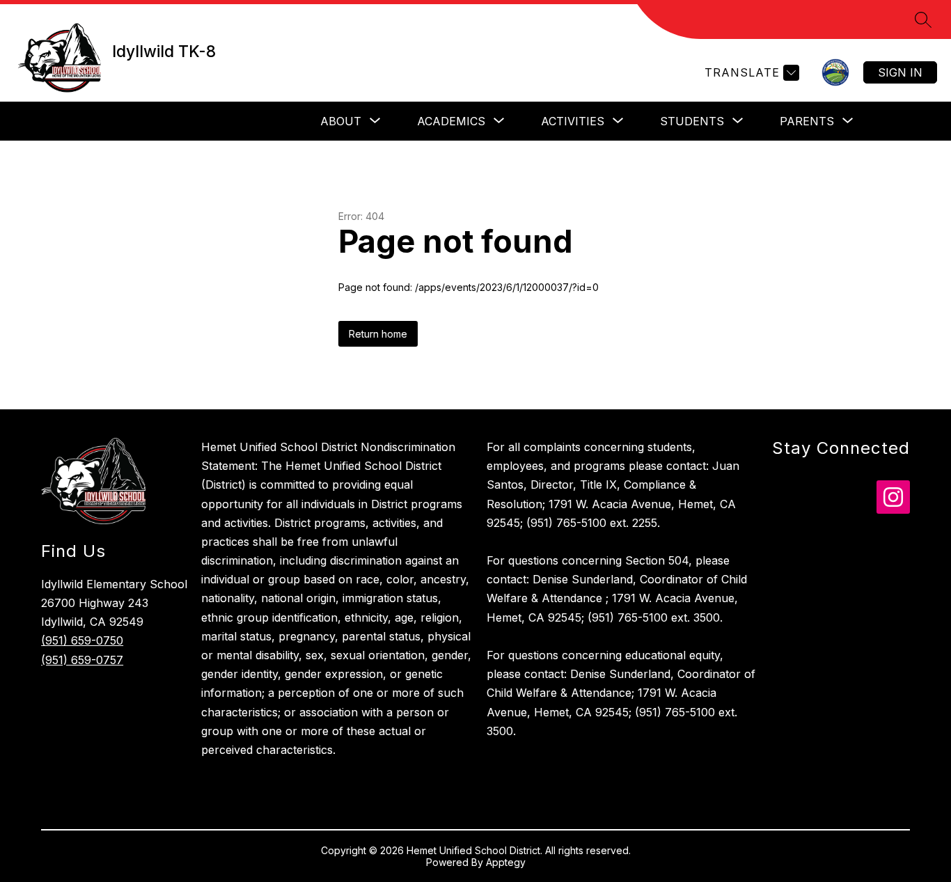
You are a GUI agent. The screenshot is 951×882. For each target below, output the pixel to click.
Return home (378, 334)
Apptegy (506, 862)
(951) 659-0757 (82, 660)
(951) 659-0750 (82, 640)
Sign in (900, 72)
